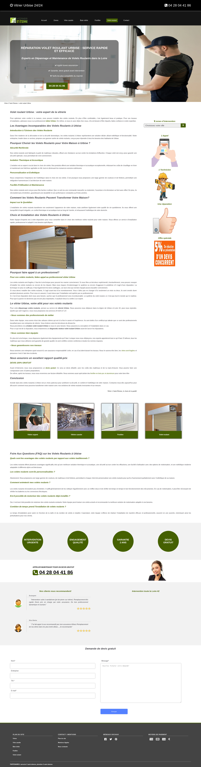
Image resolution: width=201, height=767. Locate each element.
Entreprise (15, 671)
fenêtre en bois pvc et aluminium (102, 373)
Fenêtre (15, 751)
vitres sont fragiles (128, 350)
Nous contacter (63, 746)
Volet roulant (17, 755)
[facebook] (105, 739)
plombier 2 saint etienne (44, 764)
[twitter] (110, 739)
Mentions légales (63, 742)
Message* (105, 661)
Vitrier (15, 738)
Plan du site (62, 738)
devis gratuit (51, 368)
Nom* (13, 661)
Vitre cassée (17, 742)
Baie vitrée (16, 746)
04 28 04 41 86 (179, 5)
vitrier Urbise (51, 121)
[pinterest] (116, 739)
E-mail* (13, 691)
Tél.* (12, 681)
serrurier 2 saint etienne (28, 764)
